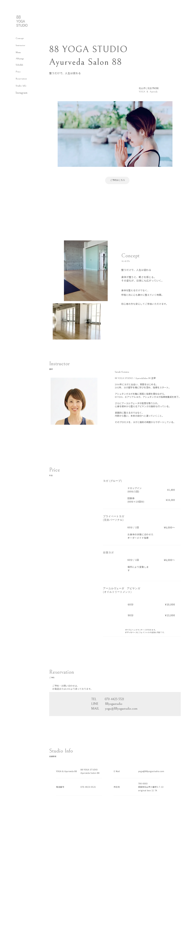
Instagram (22, 92)
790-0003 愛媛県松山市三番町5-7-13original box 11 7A (151, 787)
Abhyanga (20, 58)
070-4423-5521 (88, 786)
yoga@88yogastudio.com (151, 771)
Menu (18, 52)
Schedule (19, 64)
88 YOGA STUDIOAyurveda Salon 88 (90, 771)
